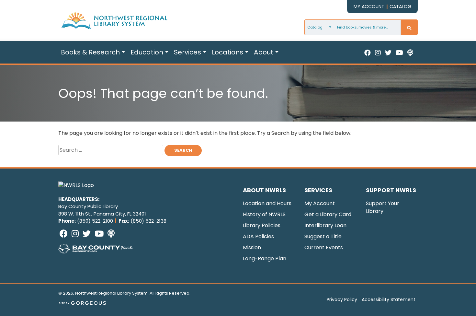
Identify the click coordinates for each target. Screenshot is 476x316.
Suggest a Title (323, 236)
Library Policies (261, 225)
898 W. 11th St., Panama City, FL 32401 (102, 213)
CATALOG (400, 6)
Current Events (323, 247)
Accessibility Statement (388, 299)
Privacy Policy (342, 299)
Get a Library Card (327, 214)
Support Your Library (382, 207)
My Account (319, 203)
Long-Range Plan (264, 258)
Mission (252, 247)
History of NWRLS (264, 214)
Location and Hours (267, 203)
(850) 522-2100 (95, 220)
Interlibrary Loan (325, 225)
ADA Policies (258, 236)
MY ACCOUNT (369, 6)
